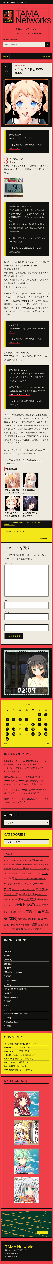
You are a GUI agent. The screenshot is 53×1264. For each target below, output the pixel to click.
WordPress (31, 864)
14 (33, 724)
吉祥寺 (41, 899)
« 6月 (5, 743)
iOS (21, 860)
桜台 (21, 912)
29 (39, 734)
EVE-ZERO (11, 522)
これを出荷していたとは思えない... (16, 989)
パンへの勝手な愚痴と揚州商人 (15, 1044)
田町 (37, 919)
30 (46, 734)
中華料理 (28, 894)
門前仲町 (28, 929)
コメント (9, 563)
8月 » (47, 743)
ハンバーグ (17, 890)
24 (7, 734)
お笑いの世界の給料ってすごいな (16, 1014)
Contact (7, 956)
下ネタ (11, 894)
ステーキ (19, 879)
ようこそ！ (8, 947)
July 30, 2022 (14, 148)
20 (26, 729)
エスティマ (25, 873)
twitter (20, 864)
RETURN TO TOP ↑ (11, 1256)
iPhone (30, 860)
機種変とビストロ (10, 1048)
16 (46, 724)
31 (7, 739)
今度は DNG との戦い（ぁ (13, 1055)
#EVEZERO (36, 328)
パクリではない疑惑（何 (12, 1070)
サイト (7, 623)
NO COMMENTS (9, 524)
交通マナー (42, 895)
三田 (42, 889)
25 (14, 734)
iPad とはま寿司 (9, 1062)
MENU (5, 56)
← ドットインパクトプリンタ (14, 531)
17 (7, 729)
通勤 (38, 924)
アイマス (26, 522)
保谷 (7, 899)
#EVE (40, 391)
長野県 (19, 929)
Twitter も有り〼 (18, 802)
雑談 (24, 65)
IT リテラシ (8, 1005)
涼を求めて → (44, 538)
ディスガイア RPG (14, 884)
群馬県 (27, 925)
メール (7, 612)
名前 (6, 600)
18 (14, 729)
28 (33, 734)
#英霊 (19, 241)
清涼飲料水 (24, 919)
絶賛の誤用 (8, 964)
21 (33, 729)
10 (7, 724)
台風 (30, 899)
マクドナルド (29, 890)
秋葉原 (17, 924)
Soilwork (19, 522)
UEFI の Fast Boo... (11, 1022)
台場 (18, 899)
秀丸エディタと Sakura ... (13, 972)
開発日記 (18, 65)
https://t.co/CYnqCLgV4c (21, 328)
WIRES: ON (46, 56)
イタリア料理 (20, 868)
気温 (39, 522)
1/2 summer (11, 860)
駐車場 (37, 929)
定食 (38, 905)
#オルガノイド (23, 394)
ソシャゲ (33, 522)
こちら (40, 784)
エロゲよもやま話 (10, 980)
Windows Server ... (11, 997)
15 (39, 724)
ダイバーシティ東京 (35, 878)
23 (46, 729)
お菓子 (41, 864)
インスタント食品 (38, 869)
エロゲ (36, 873)
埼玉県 (25, 905)
